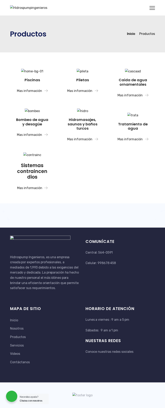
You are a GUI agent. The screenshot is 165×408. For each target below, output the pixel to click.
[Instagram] (97, 359)
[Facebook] (88, 359)
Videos (15, 354)
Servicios (17, 345)
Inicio (14, 320)
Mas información (30, 91)
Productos (18, 337)
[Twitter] (93, 359)
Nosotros (17, 328)
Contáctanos (20, 362)
